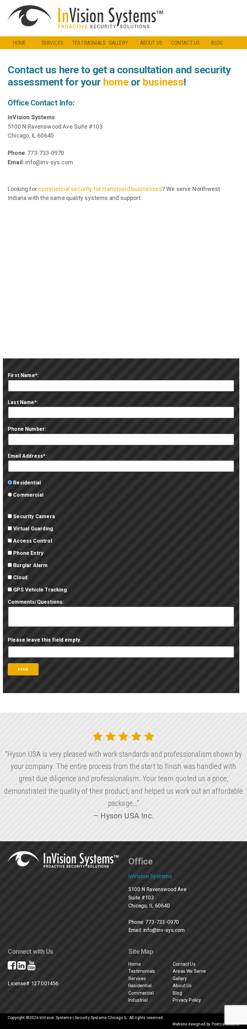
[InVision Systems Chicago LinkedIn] (21, 967)
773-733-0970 (162, 922)
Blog (217, 43)
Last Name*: (23, 402)
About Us (151, 43)
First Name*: (23, 375)
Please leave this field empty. (44, 640)
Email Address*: (27, 456)
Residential (137, 985)
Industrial (137, 1000)
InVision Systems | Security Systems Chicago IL (83, 1017)
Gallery (118, 43)
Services (52, 43)
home (115, 82)
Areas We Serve (189, 971)
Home (19, 43)
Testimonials (87, 43)
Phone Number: (27, 429)
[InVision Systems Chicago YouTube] (31, 967)
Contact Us (185, 43)
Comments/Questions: (36, 602)
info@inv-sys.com (164, 930)
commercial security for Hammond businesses (100, 188)
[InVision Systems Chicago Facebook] (12, 967)
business (162, 82)
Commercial (141, 993)
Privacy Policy (187, 1000)
